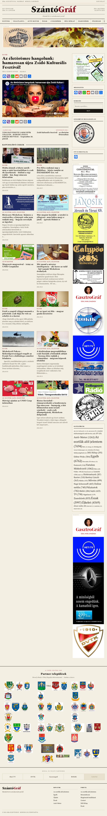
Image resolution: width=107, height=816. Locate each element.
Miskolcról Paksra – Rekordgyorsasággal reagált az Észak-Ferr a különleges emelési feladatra (18, 355)
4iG (76, 431)
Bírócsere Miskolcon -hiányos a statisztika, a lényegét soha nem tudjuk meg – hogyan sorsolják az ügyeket (17, 218)
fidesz (97, 469)
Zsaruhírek (83, 21)
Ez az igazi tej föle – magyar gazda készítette (50, 312)
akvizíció (92, 431)
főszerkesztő (88, 472)
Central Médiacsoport (80, 450)
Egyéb (4, 55)
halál (80, 474)
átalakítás (98, 506)
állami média (80, 506)
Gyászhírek (56, 21)
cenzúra (92, 450)
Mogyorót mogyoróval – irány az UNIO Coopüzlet (17, 265)
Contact (83, 800)
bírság (91, 447)
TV (78, 494)
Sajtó (95, 491)
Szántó (53, 9)
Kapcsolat (100, 2)
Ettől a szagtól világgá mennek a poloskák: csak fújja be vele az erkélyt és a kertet (18, 314)
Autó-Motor (33, 21)
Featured (79, 465)
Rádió (85, 491)
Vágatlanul (18, 21)
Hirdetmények (92, 474)
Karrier (79, 477)
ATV (99, 433)
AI (87, 431)
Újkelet (91, 502)
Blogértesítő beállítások (88, 797)
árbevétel (90, 506)
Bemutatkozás (85, 795)
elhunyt (94, 461)
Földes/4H (96, 21)
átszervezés (78, 508)
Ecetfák (6, 21)
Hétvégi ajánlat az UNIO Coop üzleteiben (17, 402)
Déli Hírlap (69, 21)
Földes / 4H (79, 472)
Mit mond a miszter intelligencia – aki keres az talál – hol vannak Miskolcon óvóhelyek (52, 268)
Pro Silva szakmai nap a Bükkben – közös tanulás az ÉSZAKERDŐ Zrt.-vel (50, 170)
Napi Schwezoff (84, 483)
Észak (44, 21)
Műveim (95, 480)
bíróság (97, 447)
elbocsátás (87, 461)
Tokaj (48, 686)
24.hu (81, 431)
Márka (83, 481)
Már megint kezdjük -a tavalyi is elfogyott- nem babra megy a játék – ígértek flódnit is (52, 217)
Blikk (85, 447)
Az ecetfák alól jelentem (13, 212)
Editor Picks (82, 456)
